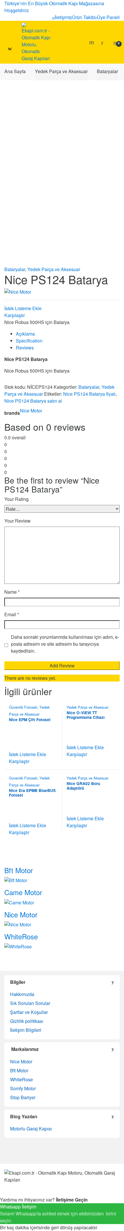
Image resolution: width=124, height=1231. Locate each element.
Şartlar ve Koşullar (29, 1012)
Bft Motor (19, 1070)
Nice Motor (31, 410)
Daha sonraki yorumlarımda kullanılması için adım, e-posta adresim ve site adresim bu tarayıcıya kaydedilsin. (65, 644)
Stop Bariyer (22, 1097)
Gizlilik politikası (26, 1021)
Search (92, 42)
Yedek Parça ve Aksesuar (61, 71)
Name (12, 591)
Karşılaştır (14, 315)
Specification (29, 340)
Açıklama (25, 333)
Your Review (17, 520)
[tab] (68, 333)
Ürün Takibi (83, 17)
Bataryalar (107, 71)
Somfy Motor (23, 1088)
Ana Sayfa (15, 71)
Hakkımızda (22, 994)
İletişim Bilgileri (25, 1030)
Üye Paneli (108, 17)
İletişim (62, 17)
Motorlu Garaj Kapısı (31, 1128)
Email (11, 614)
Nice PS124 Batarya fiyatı (89, 393)
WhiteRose (21, 1079)
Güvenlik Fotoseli (23, 707)
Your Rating (16, 499)
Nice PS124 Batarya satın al (33, 400)
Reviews (25, 347)
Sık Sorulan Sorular (30, 1003)
